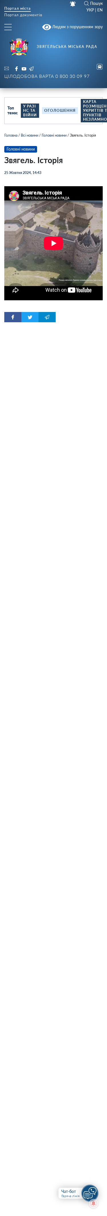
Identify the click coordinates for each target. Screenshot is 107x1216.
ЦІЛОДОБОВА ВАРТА (47, 76)
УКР (90, 10)
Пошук (96, 3)
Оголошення (60, 110)
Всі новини (29, 135)
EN (100, 10)
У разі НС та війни (30, 110)
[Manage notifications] (93, 1203)
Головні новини (54, 135)
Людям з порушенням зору (77, 26)
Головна (10, 135)
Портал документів (23, 15)
